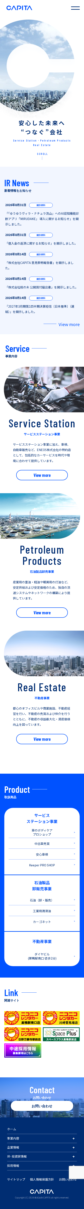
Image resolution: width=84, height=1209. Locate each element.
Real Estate (42, 145)
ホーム (11, 1129)
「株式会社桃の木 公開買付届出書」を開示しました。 (41, 287)
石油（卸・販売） (42, 900)
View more (69, 324)
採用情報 (13, 1165)
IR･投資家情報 (17, 1156)
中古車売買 (42, 843)
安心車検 (42, 854)
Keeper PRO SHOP (42, 865)
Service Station (25, 140)
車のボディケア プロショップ (42, 832)
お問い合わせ (42, 1106)
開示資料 (41, 205)
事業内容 (13, 1138)
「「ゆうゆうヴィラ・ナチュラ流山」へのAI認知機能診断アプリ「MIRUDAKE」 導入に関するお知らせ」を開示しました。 (42, 218)
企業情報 (13, 1147)
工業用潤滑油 (42, 911)
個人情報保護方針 (42, 1179)
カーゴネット (42, 921)
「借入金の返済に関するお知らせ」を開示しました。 (41, 243)
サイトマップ (16, 1179)
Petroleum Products (55, 140)
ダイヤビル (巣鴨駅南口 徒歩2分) (42, 956)
